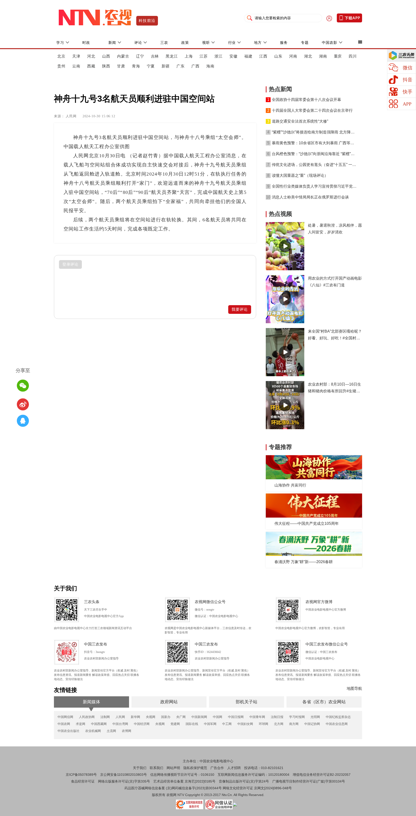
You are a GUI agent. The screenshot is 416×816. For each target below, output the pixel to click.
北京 (61, 56)
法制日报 (277, 717)
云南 (76, 66)
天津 (76, 56)
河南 (293, 56)
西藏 (91, 66)
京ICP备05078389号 (81, 775)
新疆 (166, 66)
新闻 (112, 42)
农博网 (126, 731)
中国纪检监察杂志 (338, 717)
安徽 (233, 56)
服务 (284, 42)
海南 (210, 66)
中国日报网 (236, 717)
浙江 (218, 56)
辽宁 (140, 56)
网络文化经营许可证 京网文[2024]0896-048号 (257, 788)
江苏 (204, 56)
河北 (91, 56)
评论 (138, 42)
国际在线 (192, 724)
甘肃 (121, 66)
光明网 (315, 717)
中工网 (227, 724)
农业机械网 (93, 731)
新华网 (135, 717)
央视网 (150, 717)
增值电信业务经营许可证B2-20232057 (322, 775)
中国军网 (210, 724)
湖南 (323, 56)
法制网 (105, 717)
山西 (106, 56)
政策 (185, 42)
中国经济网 (142, 724)
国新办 (165, 717)
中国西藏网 (99, 724)
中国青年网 (257, 717)
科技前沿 (147, 21)
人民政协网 (87, 717)
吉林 (155, 56)
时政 (86, 42)
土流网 (111, 731)
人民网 (120, 717)
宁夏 (151, 66)
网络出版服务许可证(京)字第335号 (124, 781)
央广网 (181, 717)
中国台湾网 (120, 724)
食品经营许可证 (83, 781)
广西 (195, 66)
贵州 (61, 66)
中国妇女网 (245, 724)
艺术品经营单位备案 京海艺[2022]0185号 (184, 781)
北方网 (278, 724)
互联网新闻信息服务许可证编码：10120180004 (253, 775)
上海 (189, 56)
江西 (263, 56)
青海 (136, 66)
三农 (164, 42)
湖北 (308, 56)
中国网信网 (65, 717)
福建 (248, 56)
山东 (278, 56)
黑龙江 (172, 56)
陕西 (106, 66)
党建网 (175, 724)
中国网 (217, 717)
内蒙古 (123, 56)
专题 (305, 42)
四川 (353, 56)
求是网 (80, 724)
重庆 (338, 56)
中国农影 (329, 42)
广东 (180, 66)
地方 (258, 42)
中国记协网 (312, 724)
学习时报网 (297, 717)
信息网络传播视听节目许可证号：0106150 (182, 775)
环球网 (263, 724)
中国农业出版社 (68, 731)
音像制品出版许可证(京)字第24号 (244, 781)
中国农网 (64, 724)
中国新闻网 (199, 717)
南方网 (294, 724)
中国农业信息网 (337, 724)
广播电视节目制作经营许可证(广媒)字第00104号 (308, 781)
